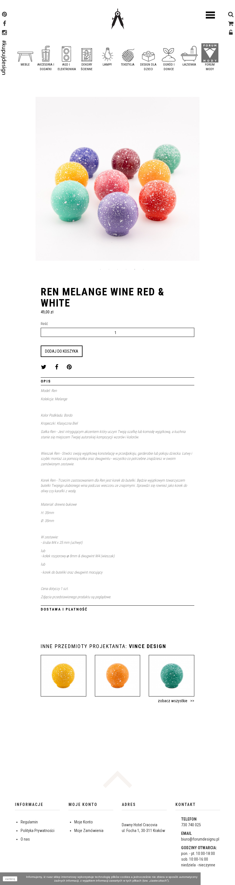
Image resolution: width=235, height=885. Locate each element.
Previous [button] (19, 181)
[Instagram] (4, 33)
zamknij (10, 878)
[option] (117, 181)
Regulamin (29, 822)
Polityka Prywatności (37, 830)
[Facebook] (4, 24)
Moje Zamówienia (88, 830)
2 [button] (109, 269)
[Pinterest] (4, 15)
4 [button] (126, 269)
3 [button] (117, 269)
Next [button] (216, 181)
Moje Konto (83, 822)
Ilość (44, 323)
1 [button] (100, 269)
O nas (25, 839)
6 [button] (143, 269)
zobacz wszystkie (172, 700)
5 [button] (135, 269)
